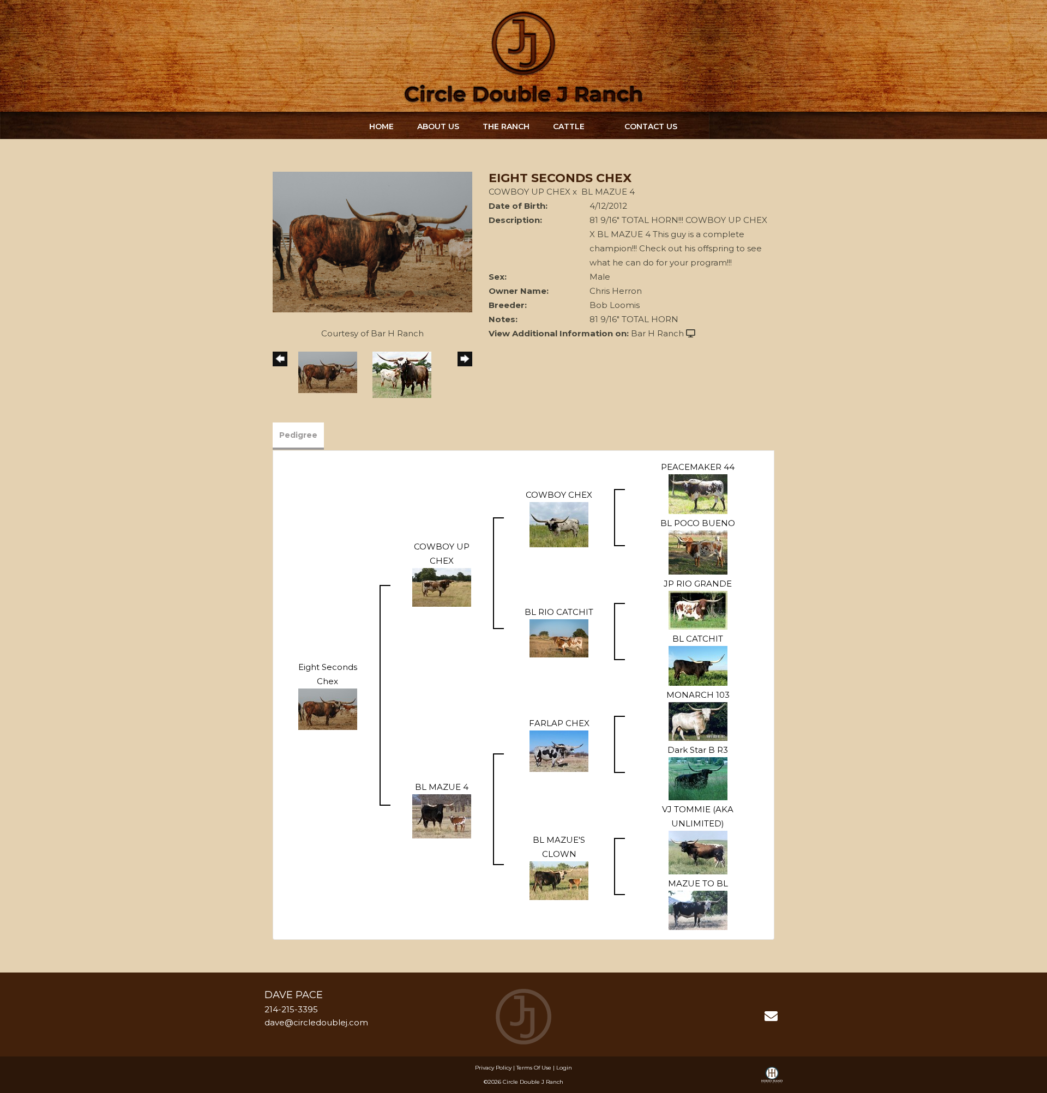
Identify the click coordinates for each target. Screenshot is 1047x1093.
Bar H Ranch (657, 333)
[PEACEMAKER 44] (698, 493)
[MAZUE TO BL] (698, 909)
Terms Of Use (533, 1067)
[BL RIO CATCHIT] (558, 637)
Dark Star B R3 (697, 750)
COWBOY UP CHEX (529, 191)
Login (564, 1067)
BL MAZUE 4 (608, 191)
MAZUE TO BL (698, 883)
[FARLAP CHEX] (558, 750)
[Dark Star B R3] (698, 777)
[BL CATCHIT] (698, 665)
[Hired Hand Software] (772, 1080)
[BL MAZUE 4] (441, 815)
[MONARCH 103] (698, 720)
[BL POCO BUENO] (698, 551)
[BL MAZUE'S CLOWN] (558, 879)
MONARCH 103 (698, 695)
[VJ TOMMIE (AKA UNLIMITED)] (698, 852)
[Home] (523, 1016)
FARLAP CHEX (559, 723)
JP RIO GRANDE (698, 583)
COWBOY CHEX (559, 495)
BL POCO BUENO (697, 523)
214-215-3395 (291, 1009)
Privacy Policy (493, 1067)
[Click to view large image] (372, 241)
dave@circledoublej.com (316, 1022)
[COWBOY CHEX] (558, 523)
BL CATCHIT (697, 638)
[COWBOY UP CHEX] (441, 586)
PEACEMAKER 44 (698, 467)
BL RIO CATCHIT (559, 612)
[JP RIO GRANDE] (698, 609)
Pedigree (298, 435)
